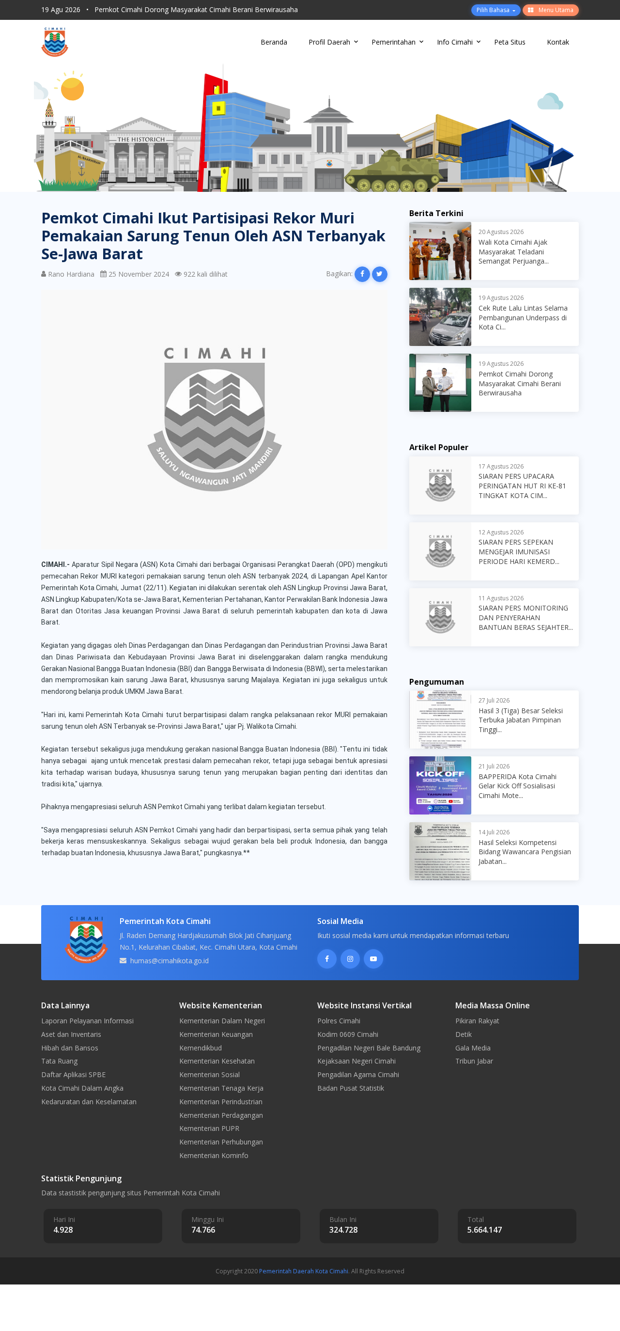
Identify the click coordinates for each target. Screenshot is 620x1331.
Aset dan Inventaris (71, 1034)
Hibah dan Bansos (69, 1047)
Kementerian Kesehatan (217, 1060)
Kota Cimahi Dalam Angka (82, 1088)
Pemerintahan (394, 42)
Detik (463, 1034)
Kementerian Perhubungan (221, 1141)
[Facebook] (327, 959)
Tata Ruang (59, 1060)
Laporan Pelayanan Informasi (87, 1020)
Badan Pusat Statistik (350, 1088)
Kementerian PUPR (209, 1128)
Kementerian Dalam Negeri (222, 1020)
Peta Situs (510, 42)
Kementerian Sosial (209, 1074)
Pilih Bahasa (494, 10)
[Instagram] (350, 959)
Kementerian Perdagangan (221, 1115)
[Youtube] (373, 959)
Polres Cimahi (338, 1020)
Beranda (274, 42)
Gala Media (473, 1047)
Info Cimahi (455, 42)
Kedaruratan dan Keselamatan (89, 1101)
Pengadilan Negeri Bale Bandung (368, 1047)
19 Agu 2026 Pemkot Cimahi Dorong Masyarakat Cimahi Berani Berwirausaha (169, 9)
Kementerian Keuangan (216, 1034)
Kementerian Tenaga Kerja (221, 1088)
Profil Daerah (329, 42)
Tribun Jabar (474, 1060)
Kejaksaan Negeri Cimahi (356, 1060)
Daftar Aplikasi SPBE (73, 1074)
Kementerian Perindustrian (221, 1101)
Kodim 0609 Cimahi (347, 1034)
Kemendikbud (200, 1047)
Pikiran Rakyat (477, 1020)
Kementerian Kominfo (213, 1155)
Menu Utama (555, 10)
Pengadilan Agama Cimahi (358, 1074)
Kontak (558, 42)
